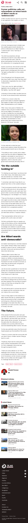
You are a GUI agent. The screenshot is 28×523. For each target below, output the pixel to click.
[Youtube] (25, 476)
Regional (4, 478)
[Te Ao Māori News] (7, 467)
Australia (4, 500)
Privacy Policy (5, 516)
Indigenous (5, 488)
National (4, 475)
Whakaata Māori (6, 509)
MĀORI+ (4, 512)
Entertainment (6, 493)
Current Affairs (6, 483)
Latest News (5, 470)
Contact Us (5, 507)
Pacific (4, 497)
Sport (3, 495)
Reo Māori (5, 485)
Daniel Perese (17, 23)
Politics (3, 6)
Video (3, 473)
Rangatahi (5, 490)
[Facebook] (25, 471)
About (3, 504)
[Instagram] (25, 474)
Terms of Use (12, 516)
